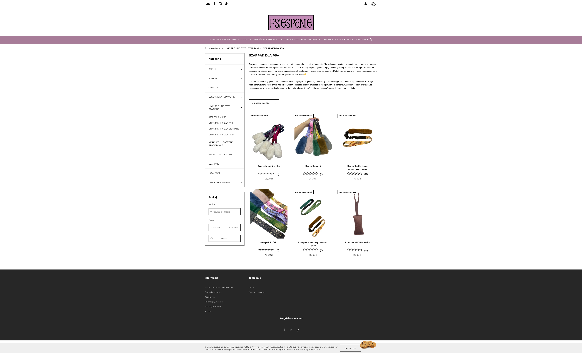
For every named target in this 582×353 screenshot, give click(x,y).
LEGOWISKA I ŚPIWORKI (222, 96)
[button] (373, 4)
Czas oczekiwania (256, 292)
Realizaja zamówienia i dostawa (219, 287)
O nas (251, 287)
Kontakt (208, 311)
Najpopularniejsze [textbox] (260, 103)
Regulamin (210, 297)
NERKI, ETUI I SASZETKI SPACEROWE (221, 144)
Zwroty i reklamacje (213, 292)
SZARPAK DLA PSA (217, 117)
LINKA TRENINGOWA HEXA (221, 135)
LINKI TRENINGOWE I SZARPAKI (220, 108)
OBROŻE (213, 87)
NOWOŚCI (214, 173)
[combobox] (264, 102)
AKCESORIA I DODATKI (221, 154)
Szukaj (224, 238)
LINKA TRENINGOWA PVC (221, 123)
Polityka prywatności (214, 302)
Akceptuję (350, 348)
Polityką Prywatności (253, 347)
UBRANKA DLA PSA (219, 182)
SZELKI (212, 69)
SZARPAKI (214, 163)
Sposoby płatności (213, 306)
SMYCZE (213, 78)
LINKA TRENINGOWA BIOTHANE (224, 129)
